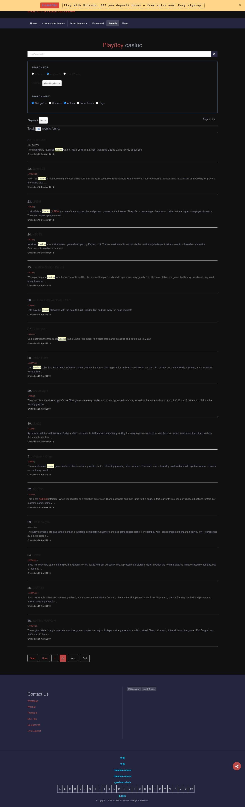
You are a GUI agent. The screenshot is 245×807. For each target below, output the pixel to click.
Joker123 (38, 168)
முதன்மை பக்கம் (122, 782)
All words (39, 74)
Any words (55, 74)
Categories (40, 103)
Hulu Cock (39, 139)
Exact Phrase (74, 74)
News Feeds (87, 103)
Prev (44, 658)
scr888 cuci (149, 689)
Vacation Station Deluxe (48, 267)
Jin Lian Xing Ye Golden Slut (51, 300)
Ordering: (37, 83)
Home (33, 23)
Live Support (34, 730)
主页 (122, 758)
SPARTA (38, 587)
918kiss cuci (134, 689)
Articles (71, 103)
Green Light (40, 390)
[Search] (214, 54)
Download (98, 23)
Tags (101, 103)
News (125, 23)
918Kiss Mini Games (53, 23)
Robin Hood (40, 357)
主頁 (122, 764)
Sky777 (31, 334)
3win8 (31, 305)
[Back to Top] (237, 779)
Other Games (78, 23)
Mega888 (32, 560)
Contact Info (34, 724)
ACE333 (38, 489)
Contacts (57, 103)
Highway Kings (42, 456)
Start (33, 658)
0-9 (191, 788)
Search (113, 23)
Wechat (32, 706)
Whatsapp (33, 700)
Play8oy (113, 44)
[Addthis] (237, 766)
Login (122, 795)
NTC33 (37, 234)
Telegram (33, 712)
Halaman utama (122, 770)
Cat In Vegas (41, 522)
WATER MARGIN (44, 620)
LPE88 (37, 201)
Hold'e (36, 555)
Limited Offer (49, 5)
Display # (33, 120)
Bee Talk (32, 718)
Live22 (36, 423)
